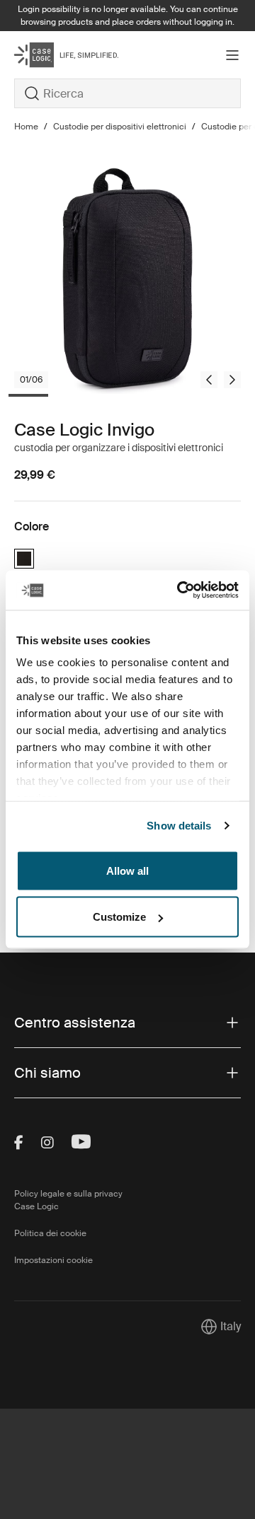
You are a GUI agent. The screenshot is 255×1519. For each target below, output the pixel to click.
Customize (119, 917)
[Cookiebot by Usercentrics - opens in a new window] (180, 590)
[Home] (52, 54)
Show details (179, 826)
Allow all (127, 870)
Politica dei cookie (50, 1233)
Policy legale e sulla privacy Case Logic (68, 1200)
